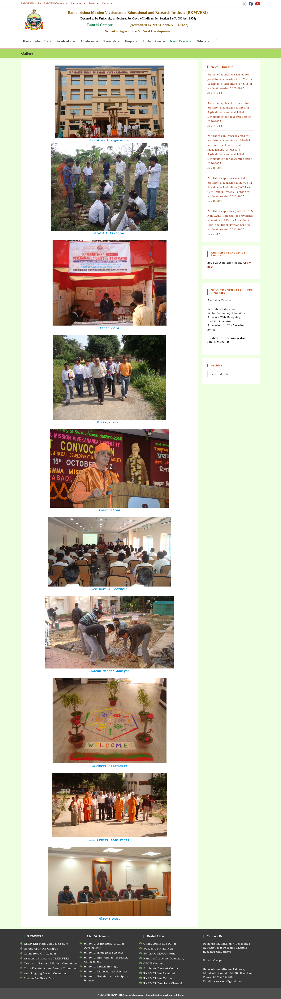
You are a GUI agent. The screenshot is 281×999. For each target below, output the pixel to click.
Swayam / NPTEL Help (158, 948)
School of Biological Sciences (104, 952)
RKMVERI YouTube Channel (162, 983)
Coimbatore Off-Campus (40, 953)
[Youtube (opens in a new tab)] (257, 4)
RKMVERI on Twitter (157, 978)
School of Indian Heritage (101, 966)
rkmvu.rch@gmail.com (228, 981)
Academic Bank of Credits (161, 968)
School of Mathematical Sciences (106, 971)
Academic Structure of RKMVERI (46, 958)
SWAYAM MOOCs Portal (159, 953)
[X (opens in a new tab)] (244, 4)
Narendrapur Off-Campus (41, 948)
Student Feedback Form (39, 978)
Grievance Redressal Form (41, 963)
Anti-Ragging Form (37, 973)
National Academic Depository (163, 958)
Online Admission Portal (159, 943)
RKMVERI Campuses (54, 3)
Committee (69, 963)
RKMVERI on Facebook (159, 973)
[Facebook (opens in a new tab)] (251, 4)
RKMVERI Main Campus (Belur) (46, 943)
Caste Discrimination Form (42, 968)
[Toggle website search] (216, 41)
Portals (92, 3)
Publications (76, 3)
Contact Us (107, 3)
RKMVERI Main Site (31, 3)
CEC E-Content (153, 963)
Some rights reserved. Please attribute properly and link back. (153, 995)
